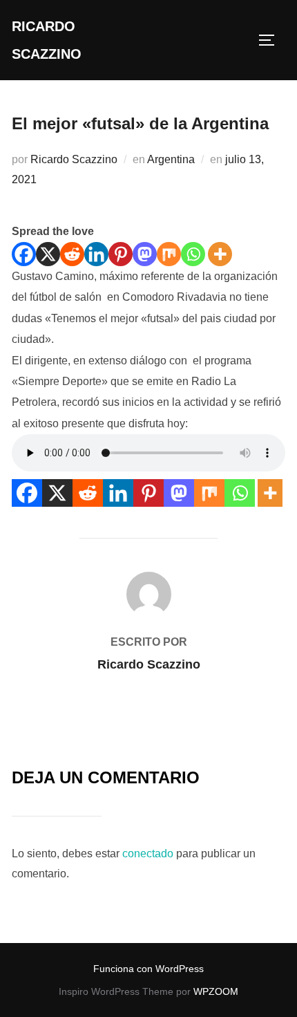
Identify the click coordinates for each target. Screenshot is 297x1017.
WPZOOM (215, 991)
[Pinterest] (120, 254)
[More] (220, 254)
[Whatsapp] (193, 254)
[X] (48, 254)
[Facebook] (24, 254)
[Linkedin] (96, 254)
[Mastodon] (145, 254)
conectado (147, 853)
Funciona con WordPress (148, 968)
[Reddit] (72, 254)
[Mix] (169, 254)
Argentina (171, 159)
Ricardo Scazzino (47, 40)
